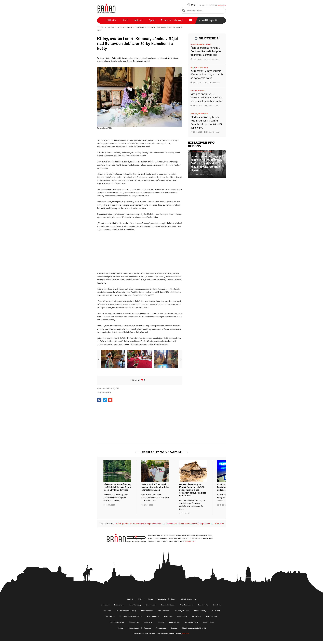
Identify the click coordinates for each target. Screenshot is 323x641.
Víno (203, 91)
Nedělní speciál (209, 20)
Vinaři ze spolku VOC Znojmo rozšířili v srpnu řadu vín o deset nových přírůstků (206, 97)
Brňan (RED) (106, 392)
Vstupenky (162, 599)
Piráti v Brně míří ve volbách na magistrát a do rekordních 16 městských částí (155, 487)
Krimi (125, 20)
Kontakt (120, 628)
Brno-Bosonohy (200, 611)
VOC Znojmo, (196, 91)
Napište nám (190, 541)
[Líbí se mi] (142, 380)
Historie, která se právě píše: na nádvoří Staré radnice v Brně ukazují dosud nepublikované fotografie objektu (208, 163)
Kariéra (174, 628)
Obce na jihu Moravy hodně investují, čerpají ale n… (189, 524)
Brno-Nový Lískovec (181, 611)
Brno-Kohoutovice (186, 605)
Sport (152, 20)
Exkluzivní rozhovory (172, 20)
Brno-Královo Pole (191, 622)
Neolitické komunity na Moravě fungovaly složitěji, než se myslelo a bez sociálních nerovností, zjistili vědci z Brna (192, 490)
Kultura (137, 20)
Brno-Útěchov (174, 622)
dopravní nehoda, (198, 44)
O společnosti (133, 628)
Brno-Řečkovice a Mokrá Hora (131, 616)
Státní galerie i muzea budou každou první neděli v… (139, 524)
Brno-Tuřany (148, 622)
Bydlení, (194, 114)
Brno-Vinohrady (135, 605)
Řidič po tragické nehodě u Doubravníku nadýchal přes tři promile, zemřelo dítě (206, 51)
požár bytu (203, 68)
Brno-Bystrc (110, 616)
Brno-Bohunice (163, 611)
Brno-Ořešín (215, 611)
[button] (98, 359)
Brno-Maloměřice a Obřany (126, 611)
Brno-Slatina (196, 616)
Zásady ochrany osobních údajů (194, 628)
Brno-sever (168, 616)
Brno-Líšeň (107, 611)
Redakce (147, 628)
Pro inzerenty (161, 628)
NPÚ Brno (208, 152)
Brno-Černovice (153, 616)
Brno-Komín (217, 605)
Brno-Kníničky (151, 605)
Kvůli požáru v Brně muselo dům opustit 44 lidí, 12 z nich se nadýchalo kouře (207, 74)
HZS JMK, (194, 68)
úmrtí (208, 44)
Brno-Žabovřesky (168, 605)
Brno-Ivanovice (211, 616)
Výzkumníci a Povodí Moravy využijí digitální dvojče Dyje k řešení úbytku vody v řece (117, 487)
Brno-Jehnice (134, 622)
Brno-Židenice (208, 622)
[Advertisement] (139, 251)
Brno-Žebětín (203, 605)
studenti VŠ (203, 114)
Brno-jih (161, 622)
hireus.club (185, 633)
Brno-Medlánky (147, 611)
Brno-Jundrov (119, 605)
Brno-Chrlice (182, 616)
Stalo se (100, 27)
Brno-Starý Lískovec (116, 622)
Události (110, 20)
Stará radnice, (197, 152)
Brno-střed (105, 605)
